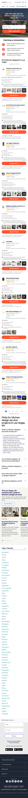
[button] (4, 90)
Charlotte (4, 644)
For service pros (6, 764)
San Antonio (5, 696)
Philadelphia (5, 670)
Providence (5, 675)
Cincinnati (5, 655)
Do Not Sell (15, 787)
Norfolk (4, 701)
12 (22, 411)
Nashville (4, 680)
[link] (14, 72)
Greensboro (5, 647)
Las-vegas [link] (12, 6)
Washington (5, 585)
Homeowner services (8, 760)
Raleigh (4, 649)
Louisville (4, 608)
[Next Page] (25, 411)
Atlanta (4, 601)
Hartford (4, 583)
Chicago (4, 603)
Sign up (14, 736)
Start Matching (14, 31)
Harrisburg (5, 667)
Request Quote (14, 95)
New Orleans (5, 611)
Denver (4, 580)
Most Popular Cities (7, 720)
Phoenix (4, 555)
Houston (4, 693)
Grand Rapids (6, 621)
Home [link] (3, 6)
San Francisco (6, 575)
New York (4, 639)
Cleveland (5, 657)
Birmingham (5, 552)
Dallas (3, 685)
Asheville (4, 642)
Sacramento (5, 570)
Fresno (4, 560)
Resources (5, 769)
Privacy (5, 787)
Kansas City (5, 629)
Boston (4, 616)
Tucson (4, 557)
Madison (4, 711)
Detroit (4, 619)
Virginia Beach (6, 706)
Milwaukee (5, 714)
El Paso (4, 688)
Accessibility (21, 787)
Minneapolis (5, 624)
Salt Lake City (6, 698)
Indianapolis (5, 606)
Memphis (4, 678)
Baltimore (4, 614)
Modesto (4, 567)
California (10, 787)
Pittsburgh (5, 673)
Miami (3, 593)
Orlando (4, 596)
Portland (4, 665)
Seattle (4, 708)
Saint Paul (4, 626)
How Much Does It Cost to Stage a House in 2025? (10, 523)
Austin (3, 683)
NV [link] (7, 6)
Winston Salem (6, 652)
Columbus (5, 660)
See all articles (8, 503)
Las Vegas (5, 634)
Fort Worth (5, 690)
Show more (23, 86)
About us (4, 774)
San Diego (5, 573)
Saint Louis (5, 632)
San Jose (4, 578)
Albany (4, 637)
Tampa (4, 598)
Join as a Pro (18, 2)
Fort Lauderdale (6, 588)
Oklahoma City (6, 662)
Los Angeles (5, 565)
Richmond (5, 703)
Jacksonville (5, 591)
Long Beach (5, 562)
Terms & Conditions (22, 789)
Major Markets (7, 548)
